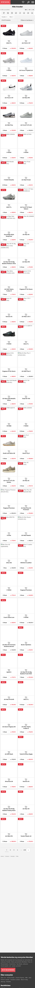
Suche (28, 2)
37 (4, 13)
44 (32, 13)
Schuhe (7, 856)
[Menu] (33, 2)
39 (12, 13)
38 (8, 13)
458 (25, 850)
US (29, 9)
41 (20, 13)
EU (25, 9)
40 (16, 13)
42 (24, 13)
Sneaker (12, 856)
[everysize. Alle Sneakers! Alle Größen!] (5, 2)
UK (33, 9)
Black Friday (24, 979)
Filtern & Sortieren (26, 20)
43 (28, 13)
